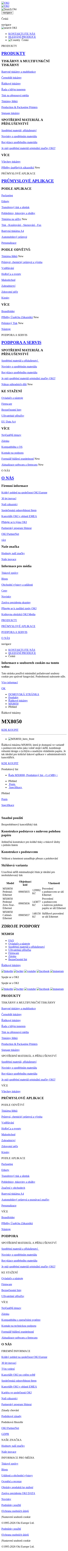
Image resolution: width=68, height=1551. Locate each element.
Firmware (6, 403)
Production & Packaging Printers (19, 107)
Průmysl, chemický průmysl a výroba (21, 262)
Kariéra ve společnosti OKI (16, 1392)
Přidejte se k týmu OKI (14, 522)
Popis (12, 784)
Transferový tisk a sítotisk (15, 207)
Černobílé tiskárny (11, 77)
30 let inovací (8, 498)
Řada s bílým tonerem (13, 89)
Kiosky (5, 297)
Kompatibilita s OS (11, 446)
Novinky (6, 596)
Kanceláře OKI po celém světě (18, 1374)
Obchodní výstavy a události (17, 584)
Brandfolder (8, 311)
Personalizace (8, 242)
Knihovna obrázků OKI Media (18, 614)
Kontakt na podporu (12, 452)
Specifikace (15, 787)
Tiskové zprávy (9, 572)
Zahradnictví (8, 285)
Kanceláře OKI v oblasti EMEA (19, 516)
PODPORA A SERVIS (21, 342)
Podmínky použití (11, 1505)
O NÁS (7, 478)
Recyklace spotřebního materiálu (19, 142)
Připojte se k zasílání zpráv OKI (18, 608)
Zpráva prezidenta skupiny (16, 602)
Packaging (7, 195)
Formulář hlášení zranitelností (17, 458)
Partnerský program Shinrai (16, 528)
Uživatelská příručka (19, 949)
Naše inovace (8, 559)
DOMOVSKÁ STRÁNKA (23, 694)
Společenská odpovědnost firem (18, 510)
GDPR (5, 1434)
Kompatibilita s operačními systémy (21, 1319)
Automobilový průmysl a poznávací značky (25, 1199)
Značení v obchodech (13, 1187)
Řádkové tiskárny (11, 83)
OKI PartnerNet (10, 534)
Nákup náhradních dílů (14, 384)
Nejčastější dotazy (11, 435)
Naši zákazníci (9, 504)
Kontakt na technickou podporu (18, 1325)
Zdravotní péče (9, 291)
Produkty (13, 697)
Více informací (9, 682)
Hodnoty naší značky (13, 553)
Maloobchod (8, 279)
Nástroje (6, 329)
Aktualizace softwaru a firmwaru (19, 464)
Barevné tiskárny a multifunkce (18, 71)
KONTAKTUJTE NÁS (21, 33)
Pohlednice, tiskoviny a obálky (18, 213)
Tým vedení (8, 1368)
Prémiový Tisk (9, 323)
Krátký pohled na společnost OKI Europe (24, 492)
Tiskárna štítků (9, 256)
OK (3, 688)
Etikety (5, 201)
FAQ (11, 940)
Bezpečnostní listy (11, 409)
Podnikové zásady (11, 1416)
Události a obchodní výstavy (17, 1475)
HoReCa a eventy (11, 274)
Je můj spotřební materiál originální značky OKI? (28, 148)
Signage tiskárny (10, 113)
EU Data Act (8, 421)
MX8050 (13, 703)
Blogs (4, 578)
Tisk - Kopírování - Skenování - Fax (21, 225)
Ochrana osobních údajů (15, 1511)
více (3, 539)
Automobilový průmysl (14, 236)
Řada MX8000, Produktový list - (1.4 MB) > (33, 775)
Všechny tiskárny (11, 161)
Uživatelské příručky (12, 415)
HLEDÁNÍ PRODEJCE (22, 36)
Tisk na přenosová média (15, 95)
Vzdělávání (7, 268)
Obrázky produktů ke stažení (17, 1487)
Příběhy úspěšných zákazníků (17, 167)
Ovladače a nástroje (12, 397)
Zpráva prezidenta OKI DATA (18, 1493)
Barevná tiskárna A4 (12, 230)
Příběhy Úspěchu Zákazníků (17, 317)
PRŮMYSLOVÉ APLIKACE (27, 181)
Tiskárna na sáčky (11, 219)
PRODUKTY (13, 53)
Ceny (4, 590)
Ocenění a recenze (11, 1481)
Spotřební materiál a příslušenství (20, 360)
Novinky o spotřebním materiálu (19, 136)
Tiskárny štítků (9, 101)
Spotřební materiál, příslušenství (18, 130)
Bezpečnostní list (17, 959)
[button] (34, 769)
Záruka (5, 440)
